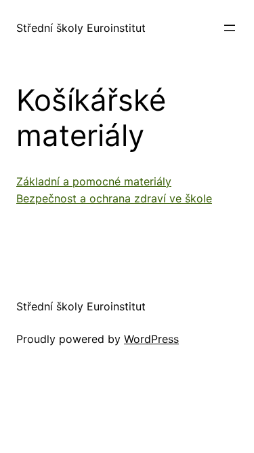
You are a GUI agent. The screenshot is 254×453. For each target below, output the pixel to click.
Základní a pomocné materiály (93, 181)
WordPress (151, 339)
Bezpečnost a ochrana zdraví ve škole (114, 198)
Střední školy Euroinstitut (81, 28)
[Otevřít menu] (229, 28)
